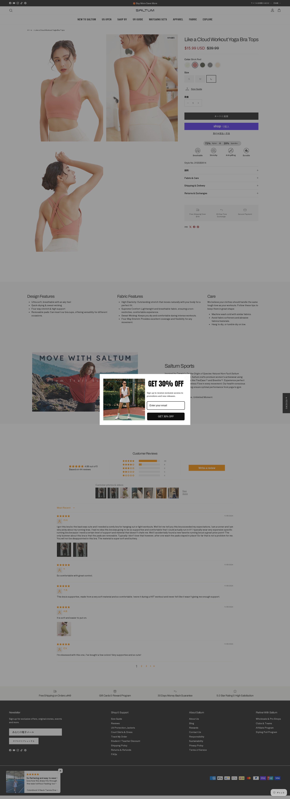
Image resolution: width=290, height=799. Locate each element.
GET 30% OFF (166, 416)
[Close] (186, 377)
